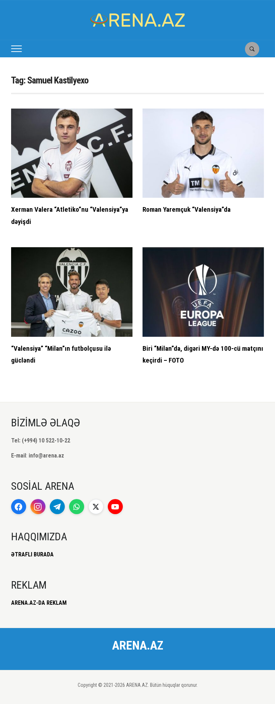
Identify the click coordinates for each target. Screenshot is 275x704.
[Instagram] (37, 506)
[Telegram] (57, 506)
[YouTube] (115, 506)
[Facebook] (18, 506)
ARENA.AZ (137, 645)
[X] (95, 506)
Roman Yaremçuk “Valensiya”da (187, 209)
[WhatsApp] (76, 506)
